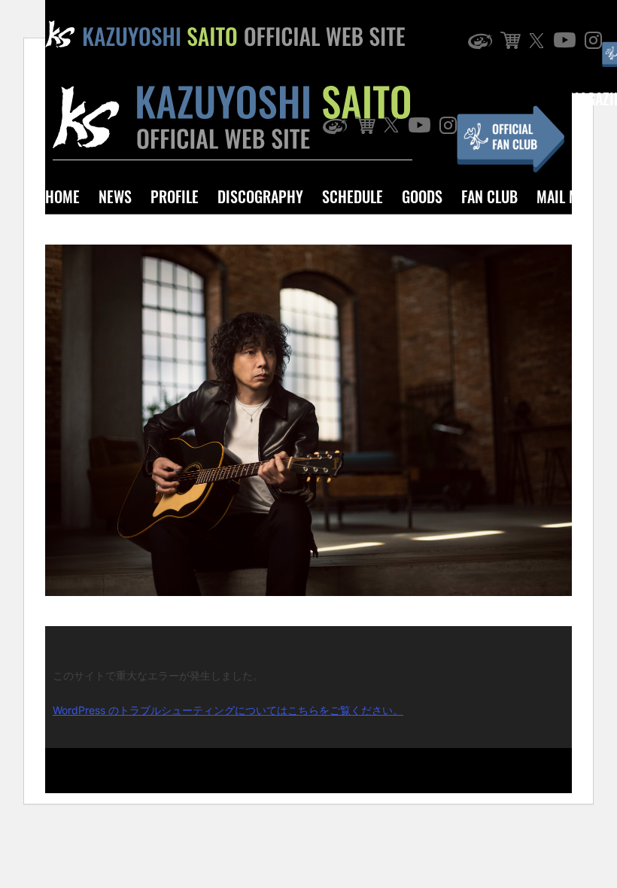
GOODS (422, 196)
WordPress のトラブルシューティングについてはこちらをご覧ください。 (228, 710)
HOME (62, 196)
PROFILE (174, 196)
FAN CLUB (489, 196)
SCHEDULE (352, 196)
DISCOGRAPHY (260, 196)
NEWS (115, 196)
